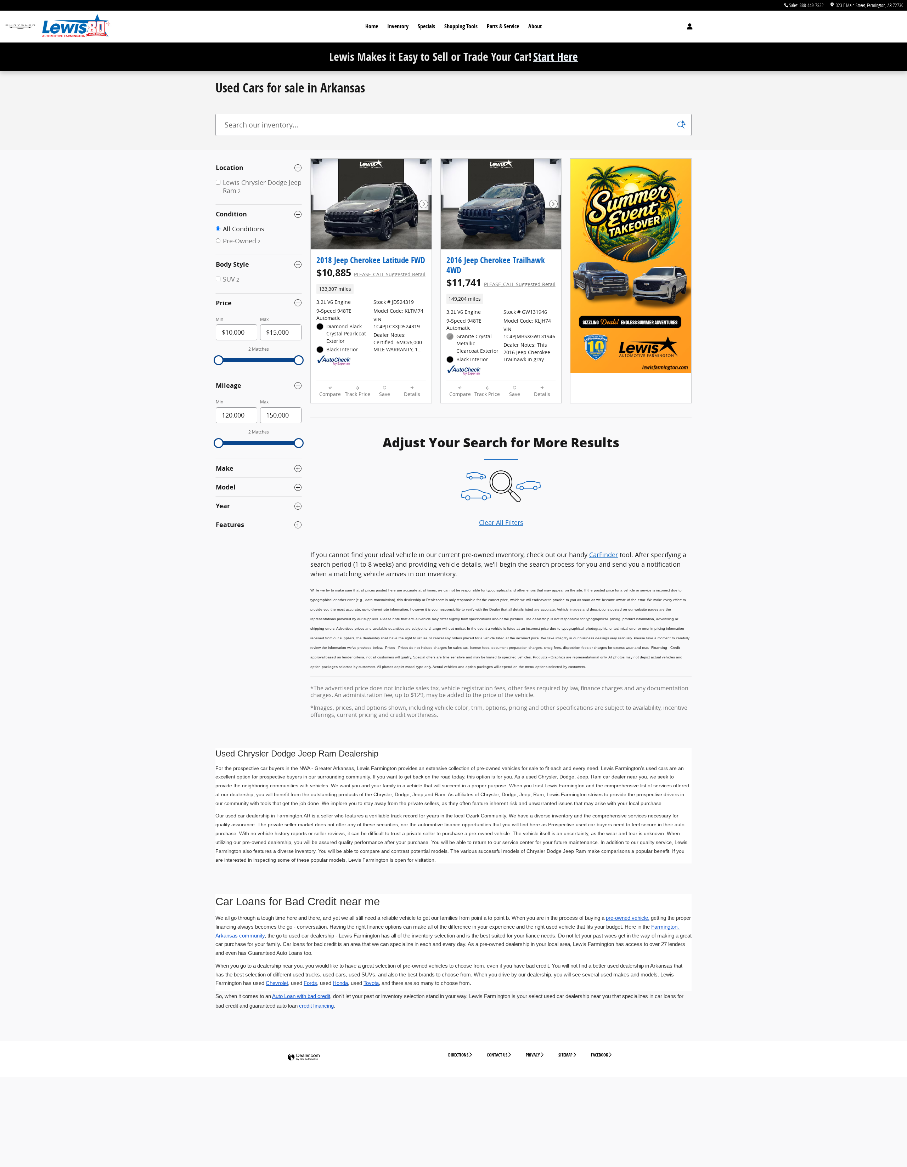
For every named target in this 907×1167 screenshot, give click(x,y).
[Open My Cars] (687, 27)
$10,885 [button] (371, 272)
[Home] (20, 26)
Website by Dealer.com (304, 1057)
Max (264, 319)
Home (371, 26)
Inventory (398, 26)
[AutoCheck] (334, 360)
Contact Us (497, 1055)
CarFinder (603, 554)
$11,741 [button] (501, 282)
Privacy (533, 1055)
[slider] (219, 360)
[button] (371, 289)
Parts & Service (503, 26)
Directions (458, 1055)
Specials (426, 26)
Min (219, 319)
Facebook (599, 1055)
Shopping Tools (461, 26)
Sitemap (565, 1055)
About (535, 26)
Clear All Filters (501, 522)
